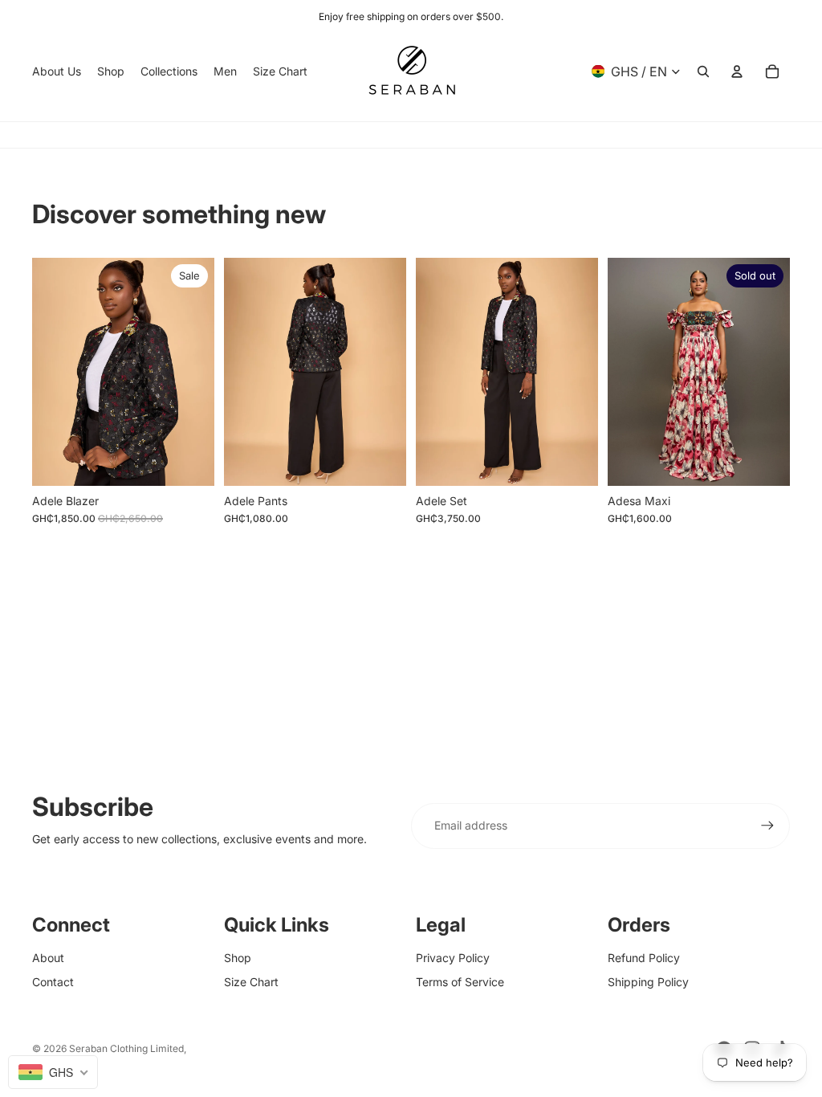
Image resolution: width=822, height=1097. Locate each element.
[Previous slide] (620, 371)
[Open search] (703, 71)
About (48, 957)
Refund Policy (644, 957)
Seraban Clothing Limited (126, 1048)
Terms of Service (460, 982)
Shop (237, 957)
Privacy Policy (453, 957)
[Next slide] (777, 371)
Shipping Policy (648, 982)
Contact (53, 982)
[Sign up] (767, 825)
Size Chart (251, 982)
